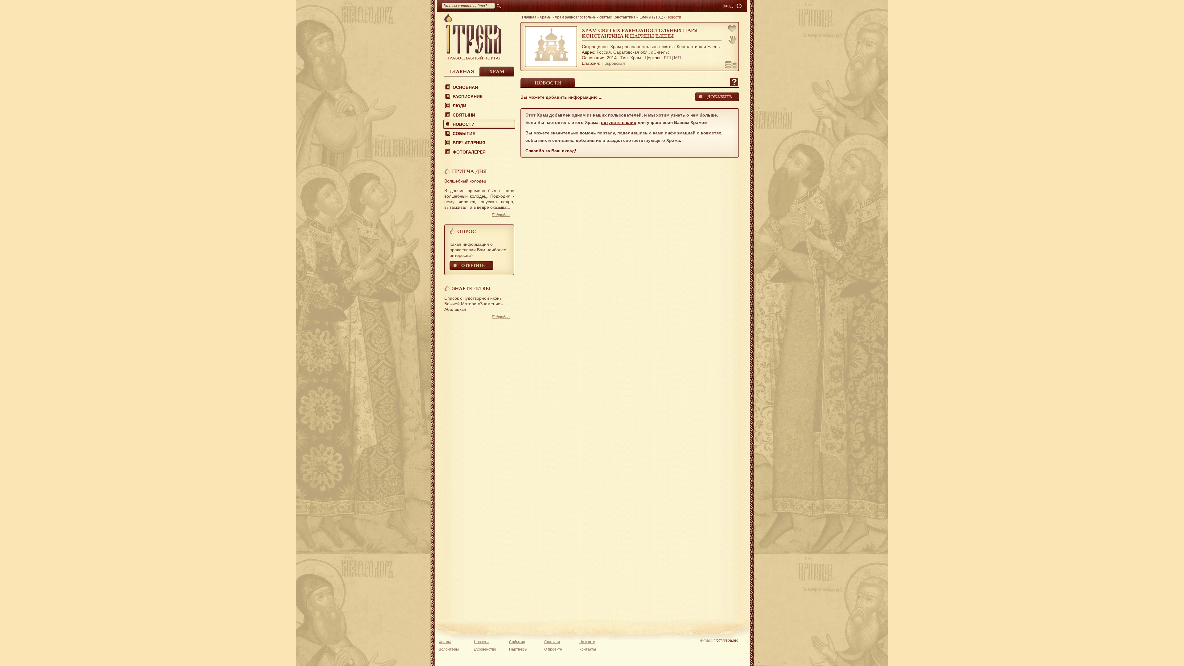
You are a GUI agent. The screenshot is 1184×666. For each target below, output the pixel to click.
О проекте (553, 649)
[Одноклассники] (735, 648)
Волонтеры (449, 649)
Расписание (468, 96)
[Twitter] (725, 648)
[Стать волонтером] (732, 39)
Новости (464, 124)
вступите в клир (618, 122)
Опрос (466, 231)
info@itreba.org (725, 640)
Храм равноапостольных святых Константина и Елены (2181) (609, 17)
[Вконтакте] (706, 648)
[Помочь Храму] (730, 65)
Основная (465, 87)
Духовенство (485, 649)
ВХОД (728, 6)
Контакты (587, 649)
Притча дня (469, 171)
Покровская (613, 63)
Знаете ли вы (471, 288)
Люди (459, 105)
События (464, 133)
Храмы (546, 17)
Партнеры (518, 649)
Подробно (501, 215)
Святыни (464, 115)
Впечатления (469, 142)
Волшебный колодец (465, 181)
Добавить (719, 97)
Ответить (473, 265)
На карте (587, 642)
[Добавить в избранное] (732, 29)
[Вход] (740, 6)
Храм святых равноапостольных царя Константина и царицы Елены (640, 33)
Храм (496, 71)
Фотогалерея (469, 152)
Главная (461, 71)
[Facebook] (716, 648)
